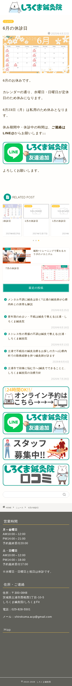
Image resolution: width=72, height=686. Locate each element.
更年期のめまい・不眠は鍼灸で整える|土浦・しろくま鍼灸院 (37, 319)
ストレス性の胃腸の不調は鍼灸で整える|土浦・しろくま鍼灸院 (37, 336)
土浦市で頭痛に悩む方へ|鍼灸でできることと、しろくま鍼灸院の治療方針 (37, 370)
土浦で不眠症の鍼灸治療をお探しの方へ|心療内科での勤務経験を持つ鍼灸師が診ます (37, 353)
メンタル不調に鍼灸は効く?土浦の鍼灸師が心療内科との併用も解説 (38, 302)
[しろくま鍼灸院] (36, 11)
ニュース (8, 21)
